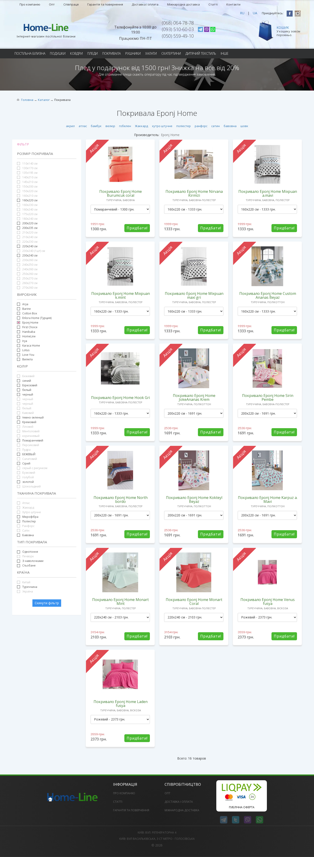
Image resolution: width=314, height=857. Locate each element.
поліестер (183, 126)
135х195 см (29, 173)
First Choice (29, 327)
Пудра (26, 450)
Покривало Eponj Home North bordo (121, 499)
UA (255, 13)
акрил (70, 126)
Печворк (28, 556)
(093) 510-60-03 (178, 29)
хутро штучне (162, 126)
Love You (28, 355)
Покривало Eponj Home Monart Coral (194, 601)
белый (26, 390)
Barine (26, 309)
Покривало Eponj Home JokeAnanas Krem (194, 397)
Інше (224, 53)
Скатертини (171, 53)
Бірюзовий (29, 385)
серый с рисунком (34, 468)
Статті (213, 4)
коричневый (31, 436)
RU (242, 13)
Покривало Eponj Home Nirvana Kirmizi (194, 193)
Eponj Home (30, 323)
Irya (24, 341)
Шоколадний (31, 486)
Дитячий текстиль (201, 53)
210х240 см (29, 237)
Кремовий (29, 422)
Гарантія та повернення (105, 4)
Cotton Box (29, 313)
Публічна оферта (241, 807)
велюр (110, 126)
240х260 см (29, 269)
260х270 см (29, 283)
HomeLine (29, 336)
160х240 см (29, 209)
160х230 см (29, 205)
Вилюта (27, 359)
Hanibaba (28, 332)
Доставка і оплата (145, 4)
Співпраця (71, 4)
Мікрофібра (30, 517)
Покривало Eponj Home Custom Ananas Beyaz (267, 295)
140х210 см (29, 177)
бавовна (230, 126)
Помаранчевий (32, 440)
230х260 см (29, 260)
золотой (28, 482)
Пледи (92, 53)
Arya (25, 304)
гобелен (125, 126)
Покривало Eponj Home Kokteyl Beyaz (194, 499)
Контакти (233, 4)
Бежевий (28, 376)
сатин (215, 126)
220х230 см (29, 242)
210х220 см (29, 232)
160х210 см (29, 196)
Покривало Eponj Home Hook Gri (120, 397)
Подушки (58, 53)
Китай (26, 582)
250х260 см (29, 274)
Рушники (133, 53)
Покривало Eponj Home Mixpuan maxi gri (194, 295)
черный (27, 394)
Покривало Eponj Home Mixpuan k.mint (120, 295)
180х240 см (29, 219)
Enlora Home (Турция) (36, 318)
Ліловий (27, 427)
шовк (244, 126)
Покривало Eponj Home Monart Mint (120, 601)
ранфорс (201, 126)
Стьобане (29, 565)
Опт (52, 4)
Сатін (25, 530)
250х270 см (29, 278)
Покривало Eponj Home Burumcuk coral (120, 193)
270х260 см (29, 288)
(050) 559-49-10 (178, 36)
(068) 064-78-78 (178, 23)
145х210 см (29, 182)
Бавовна (28, 535)
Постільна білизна (29, 53)
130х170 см (29, 168)
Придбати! (137, 228)
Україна (27, 591)
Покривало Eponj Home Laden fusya (121, 703)
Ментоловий (31, 431)
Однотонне (30, 552)
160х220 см (29, 200)
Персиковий (30, 445)
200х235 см (29, 228)
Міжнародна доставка (183, 4)
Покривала (111, 53)
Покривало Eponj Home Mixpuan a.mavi (267, 193)
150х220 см (29, 191)
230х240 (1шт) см (33, 251)
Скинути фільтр (47, 603)
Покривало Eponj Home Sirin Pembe (267, 397)
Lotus (25, 350)
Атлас (26, 503)
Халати (151, 53)
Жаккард (141, 126)
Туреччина (29, 587)
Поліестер (29, 521)
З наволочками (32, 561)
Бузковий (28, 473)
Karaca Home (31, 345)
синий (26, 381)
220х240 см (29, 246)
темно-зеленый (33, 417)
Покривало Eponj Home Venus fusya (267, 601)
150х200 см (29, 186)
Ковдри (76, 53)
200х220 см (29, 223)
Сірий (26, 463)
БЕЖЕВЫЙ (28, 454)
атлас (83, 126)
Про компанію (30, 4)
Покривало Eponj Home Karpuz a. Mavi (267, 499)
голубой (28, 477)
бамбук (96, 126)
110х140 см (29, 163)
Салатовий (29, 459)
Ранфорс (28, 526)
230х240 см (29, 255)
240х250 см (29, 265)
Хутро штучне (31, 512)
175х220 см (29, 214)
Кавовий (28, 413)
